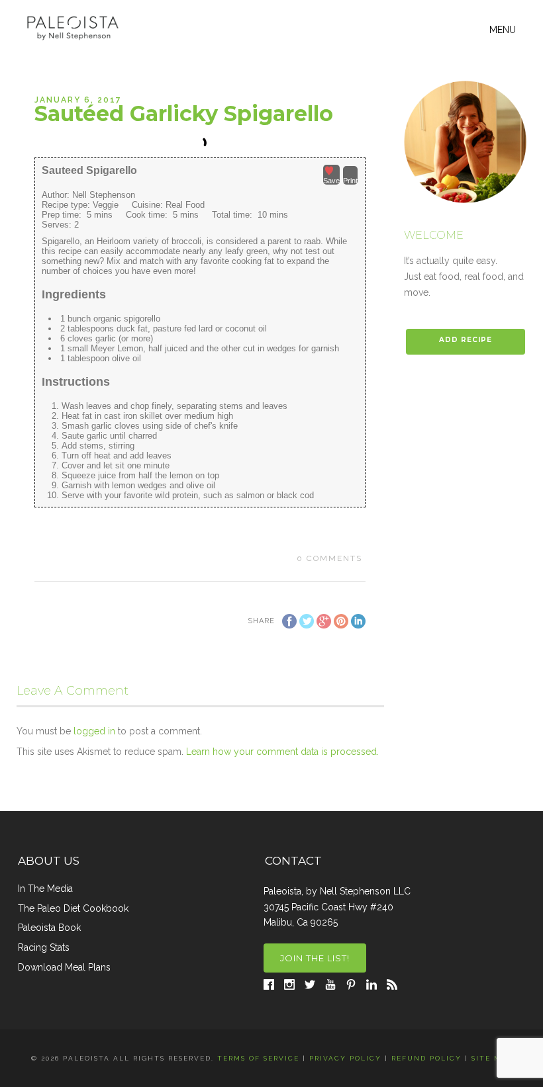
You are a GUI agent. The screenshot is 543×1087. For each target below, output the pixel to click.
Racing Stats (44, 947)
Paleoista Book (49, 927)
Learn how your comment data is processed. (282, 751)
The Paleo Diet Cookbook (73, 908)
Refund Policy (426, 1058)
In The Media (45, 888)
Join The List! (315, 958)
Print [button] (350, 181)
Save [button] (331, 181)
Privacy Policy (345, 1058)
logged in (94, 731)
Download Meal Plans (64, 967)
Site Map (492, 1058)
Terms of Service (258, 1058)
